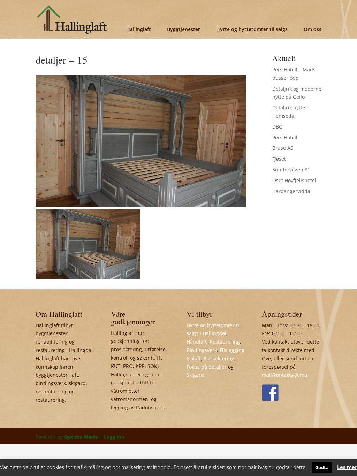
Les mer (347, 466)
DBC (277, 126)
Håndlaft (197, 341)
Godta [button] (322, 467)
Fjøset (279, 158)
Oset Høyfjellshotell (295, 180)
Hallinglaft (138, 29)
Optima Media (81, 436)
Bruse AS (282, 148)
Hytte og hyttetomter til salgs (252, 29)
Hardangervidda (291, 191)
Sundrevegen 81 (291, 169)
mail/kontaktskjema (284, 374)
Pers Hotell (284, 137)
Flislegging (232, 350)
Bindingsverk (202, 350)
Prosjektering (219, 358)
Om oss (312, 29)
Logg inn (114, 436)
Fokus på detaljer (207, 366)
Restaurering (225, 341)
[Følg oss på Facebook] (270, 392)
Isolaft (194, 358)
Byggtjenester (183, 29)
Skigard (195, 374)
